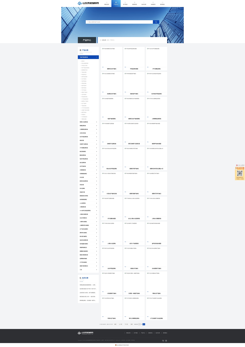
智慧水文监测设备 (84, 121)
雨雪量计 (83, 114)
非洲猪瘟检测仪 (83, 173)
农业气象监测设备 (84, 136)
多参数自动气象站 (111, 93)
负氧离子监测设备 (84, 144)
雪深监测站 (84, 83)
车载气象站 (84, 81)
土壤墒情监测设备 (84, 129)
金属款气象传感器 (85, 110)
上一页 (120, 324)
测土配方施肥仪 (83, 236)
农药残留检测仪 (83, 199)
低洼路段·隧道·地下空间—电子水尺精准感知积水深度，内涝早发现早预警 (88, 288)
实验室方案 (82, 192)
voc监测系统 (83, 203)
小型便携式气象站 (111, 293)
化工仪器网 (128, 340)
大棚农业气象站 (134, 268)
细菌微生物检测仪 (84, 251)
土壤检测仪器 (83, 206)
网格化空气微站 (157, 293)
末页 (132, 324)
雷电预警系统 (84, 96)
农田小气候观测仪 (134, 243)
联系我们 (162, 4)
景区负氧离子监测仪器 (134, 143)
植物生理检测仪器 (84, 254)
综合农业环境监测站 (111, 168)
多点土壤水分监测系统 (134, 218)
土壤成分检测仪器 (84, 214)
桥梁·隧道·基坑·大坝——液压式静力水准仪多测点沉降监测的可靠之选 (88, 296)
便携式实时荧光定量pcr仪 (156, 168)
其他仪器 (82, 184)
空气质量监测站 (157, 68)
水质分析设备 (83, 133)
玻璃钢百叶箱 (84, 70)
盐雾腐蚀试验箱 (83, 258)
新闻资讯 (134, 4)
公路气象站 (84, 94)
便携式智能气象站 (134, 193)
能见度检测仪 (83, 151)
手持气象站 (84, 90)
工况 (81, 269)
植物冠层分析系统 (84, 195)
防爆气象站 (84, 87)
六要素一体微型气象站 (134, 293)
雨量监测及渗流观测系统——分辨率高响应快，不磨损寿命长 (88, 284)
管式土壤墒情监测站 (134, 318)
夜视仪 (83, 61)
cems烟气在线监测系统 (85, 210)
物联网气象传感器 (156, 143)
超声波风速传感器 (156, 243)
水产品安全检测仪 (84, 229)
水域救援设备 (83, 169)
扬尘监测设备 (83, 162)
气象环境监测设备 (84, 57)
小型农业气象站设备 (111, 193)
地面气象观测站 (112, 118)
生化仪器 (82, 177)
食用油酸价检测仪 (84, 243)
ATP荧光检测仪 (83, 262)
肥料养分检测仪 (83, 232)
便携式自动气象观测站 (134, 118)
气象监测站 (84, 105)
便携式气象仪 (84, 92)
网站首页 (106, 4)
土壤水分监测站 (112, 243)
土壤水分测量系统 (156, 218)
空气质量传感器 (112, 218)
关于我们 (125, 4)
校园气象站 (84, 85)
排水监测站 (82, 188)
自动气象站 (84, 78)
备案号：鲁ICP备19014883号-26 (108, 340)
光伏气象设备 (83, 166)
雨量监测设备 (83, 125)
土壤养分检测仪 (83, 221)
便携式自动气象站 (111, 68)
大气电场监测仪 (85, 98)
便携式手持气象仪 (156, 193)
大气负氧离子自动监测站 (156, 318)
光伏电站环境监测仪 (156, 93)
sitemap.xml (118, 340)
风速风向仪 (84, 74)
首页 (108, 40)
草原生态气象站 (112, 318)
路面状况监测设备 (84, 181)
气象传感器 (84, 72)
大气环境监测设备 (85, 107)
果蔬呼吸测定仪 (83, 247)
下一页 (126, 324)
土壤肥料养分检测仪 (84, 225)
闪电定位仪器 (84, 65)
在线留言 (153, 4)
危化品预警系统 (85, 63)
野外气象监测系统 (85, 67)
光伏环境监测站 (112, 268)
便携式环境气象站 (134, 168)
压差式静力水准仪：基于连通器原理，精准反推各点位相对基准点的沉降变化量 (88, 292)
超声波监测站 (84, 76)
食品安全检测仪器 (84, 240)
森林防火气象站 (85, 101)
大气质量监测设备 (84, 147)
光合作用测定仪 (83, 217)
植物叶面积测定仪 (84, 265)
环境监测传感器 (134, 68)
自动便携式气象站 (156, 268)
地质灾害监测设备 (84, 158)
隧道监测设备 (83, 155)
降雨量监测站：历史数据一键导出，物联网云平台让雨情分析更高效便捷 (88, 300)
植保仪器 (82, 140)
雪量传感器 (84, 119)
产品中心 (116, 4)
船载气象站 (84, 112)
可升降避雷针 (84, 116)
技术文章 (144, 4)
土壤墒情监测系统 (156, 118)
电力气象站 (84, 103)
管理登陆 (133, 340)
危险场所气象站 (134, 93)
